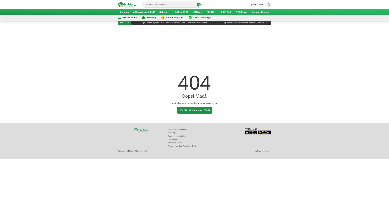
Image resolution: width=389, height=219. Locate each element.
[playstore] (264, 134)
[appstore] (251, 134)
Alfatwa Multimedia (263, 151)
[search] (199, 5)
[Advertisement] (194, 50)
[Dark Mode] (269, 4)
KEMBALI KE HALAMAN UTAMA (194, 110)
